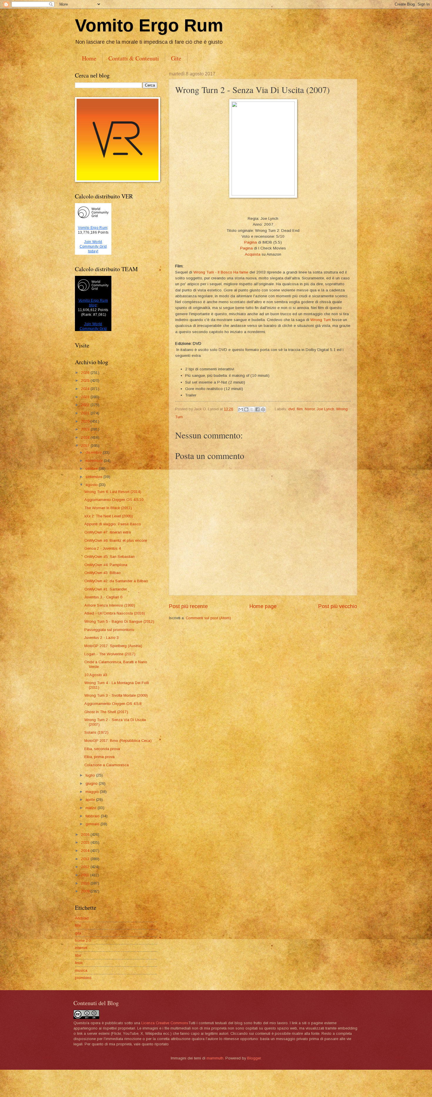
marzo (92, 808)
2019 (86, 429)
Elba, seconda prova (102, 749)
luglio (91, 775)
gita (78, 933)
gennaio (93, 824)
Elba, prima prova (99, 757)
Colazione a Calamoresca (106, 765)
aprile (91, 799)
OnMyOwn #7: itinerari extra (107, 532)
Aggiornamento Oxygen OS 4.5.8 (112, 703)
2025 (86, 380)
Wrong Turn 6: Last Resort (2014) (112, 492)
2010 (86, 883)
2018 (86, 437)
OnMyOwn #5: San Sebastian (109, 556)
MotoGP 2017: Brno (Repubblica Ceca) (118, 740)
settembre (94, 477)
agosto (92, 484)
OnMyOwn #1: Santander (105, 589)
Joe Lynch (325, 409)
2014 (86, 850)
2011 (85, 875)
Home (89, 58)
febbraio (93, 816)
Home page (263, 606)
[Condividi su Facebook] (257, 409)
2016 (86, 834)
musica (81, 970)
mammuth (215, 1058)
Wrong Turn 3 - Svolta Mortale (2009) (116, 695)
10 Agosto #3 (95, 675)
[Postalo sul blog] (246, 409)
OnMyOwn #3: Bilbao (102, 573)
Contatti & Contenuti (133, 58)
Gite (176, 58)
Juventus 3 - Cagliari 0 (103, 597)
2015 (86, 842)
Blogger (254, 1058)
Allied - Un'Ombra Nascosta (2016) (114, 613)
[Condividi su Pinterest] (263, 409)
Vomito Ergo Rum (149, 25)
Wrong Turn (320, 320)
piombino (83, 978)
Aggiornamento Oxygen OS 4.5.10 (113, 499)
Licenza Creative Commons (164, 1023)
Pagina (250, 242)
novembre (95, 460)
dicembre (94, 452)
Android (82, 918)
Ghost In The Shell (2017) (106, 712)
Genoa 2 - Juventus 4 (102, 548)
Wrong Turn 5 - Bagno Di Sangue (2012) (119, 621)
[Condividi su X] (252, 409)
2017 (86, 445)
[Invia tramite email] (241, 409)
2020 (86, 421)
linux (79, 963)
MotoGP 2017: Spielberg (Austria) (113, 646)
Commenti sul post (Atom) (208, 618)
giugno (92, 783)
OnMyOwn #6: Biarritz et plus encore (115, 540)
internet (81, 948)
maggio (93, 791)
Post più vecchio (337, 606)
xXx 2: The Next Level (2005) (108, 516)
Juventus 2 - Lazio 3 (101, 637)
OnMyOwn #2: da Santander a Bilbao (116, 581)
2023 (86, 397)
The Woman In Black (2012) (108, 508)
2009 (86, 891)
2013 (86, 859)
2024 (86, 389)
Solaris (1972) (96, 732)
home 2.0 (83, 940)
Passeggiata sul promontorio (109, 629)
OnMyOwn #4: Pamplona (105, 565)
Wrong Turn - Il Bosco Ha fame (220, 272)
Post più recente (188, 606)
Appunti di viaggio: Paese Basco (112, 524)
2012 (86, 867)
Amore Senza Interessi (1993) (109, 605)
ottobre (92, 468)
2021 (86, 413)
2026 (86, 372)
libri (78, 955)
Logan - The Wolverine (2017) (109, 654)
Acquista (252, 254)
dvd (291, 409)
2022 (86, 405)
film (300, 409)
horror (310, 409)
